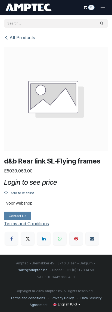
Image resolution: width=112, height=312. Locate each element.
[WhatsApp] (59, 238)
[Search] (101, 23)
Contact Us (17, 216)
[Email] (92, 238)
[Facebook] (11, 238)
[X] (27, 238)
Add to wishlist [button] (22, 193)
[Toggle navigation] (103, 7)
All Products (22, 37)
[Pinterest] (76, 238)
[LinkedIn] (43, 238)
